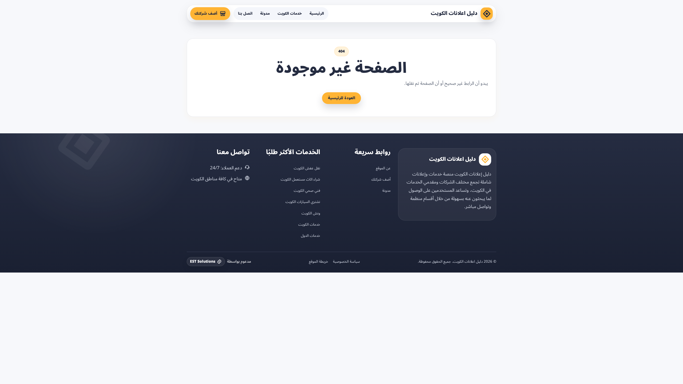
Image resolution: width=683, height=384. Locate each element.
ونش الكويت (310, 213)
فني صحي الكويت (307, 190)
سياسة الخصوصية (346, 261)
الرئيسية (316, 13)
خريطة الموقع (318, 261)
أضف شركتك (205, 13)
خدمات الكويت (289, 13)
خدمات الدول (310, 235)
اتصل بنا (245, 13)
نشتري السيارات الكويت (302, 202)
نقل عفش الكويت (307, 168)
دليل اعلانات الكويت (454, 13)
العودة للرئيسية (341, 98)
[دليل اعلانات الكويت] (487, 13)
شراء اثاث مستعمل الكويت (300, 179)
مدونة (265, 13)
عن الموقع (383, 168)
